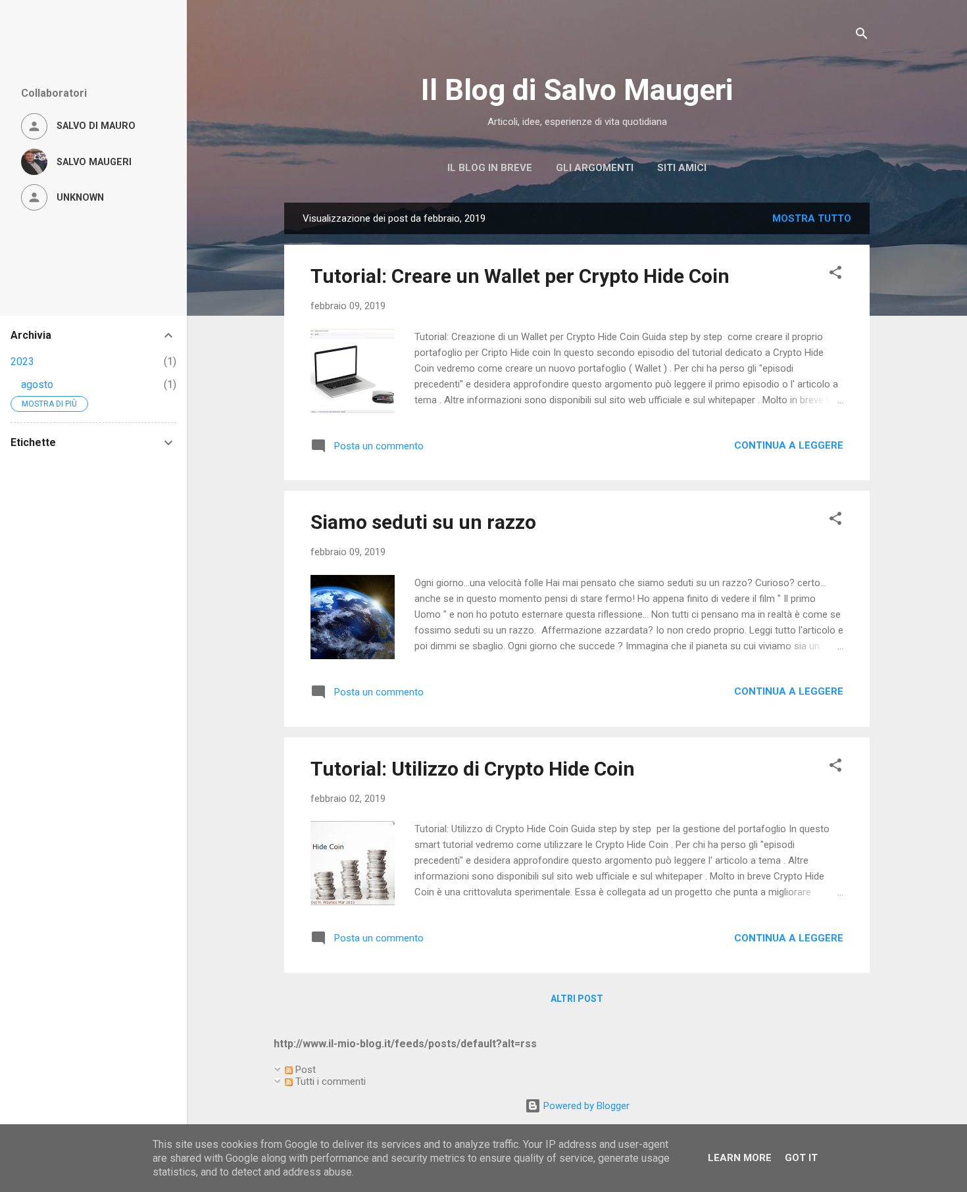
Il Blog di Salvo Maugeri (577, 89)
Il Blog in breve (489, 168)
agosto (37, 384)
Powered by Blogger (585, 1106)
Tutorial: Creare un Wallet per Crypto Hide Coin (520, 275)
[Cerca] (862, 36)
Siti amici (682, 168)
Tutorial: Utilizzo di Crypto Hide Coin (472, 768)
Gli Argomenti (594, 168)
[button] (835, 274)
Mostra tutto (811, 218)
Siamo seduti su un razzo (423, 522)
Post (304, 1070)
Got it (801, 1158)
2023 (22, 361)
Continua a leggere (788, 445)
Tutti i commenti (329, 1081)
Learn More (740, 1158)
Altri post (577, 998)
